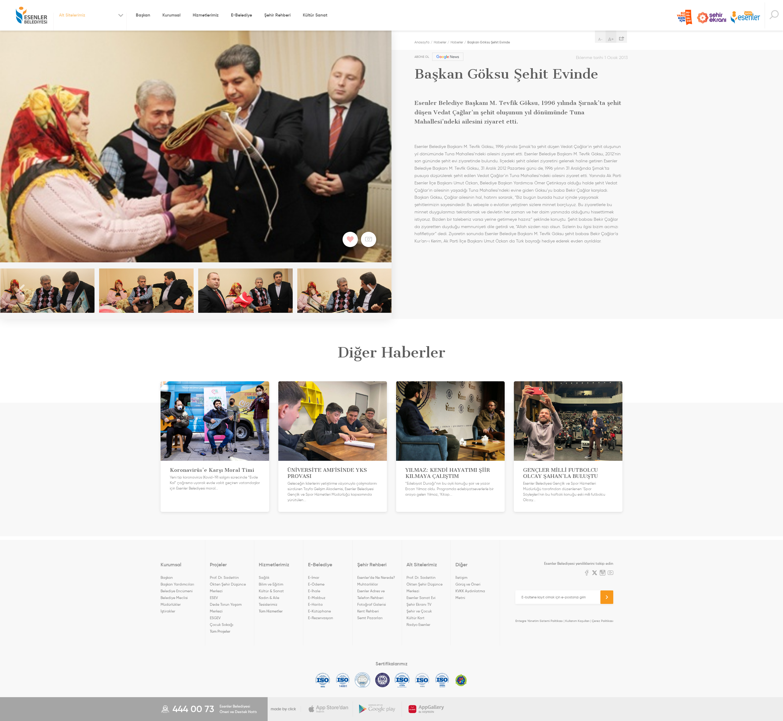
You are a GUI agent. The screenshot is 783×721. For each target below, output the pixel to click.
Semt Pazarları (370, 618)
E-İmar (313, 577)
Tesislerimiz (268, 604)
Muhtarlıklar (367, 584)
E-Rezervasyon (320, 618)
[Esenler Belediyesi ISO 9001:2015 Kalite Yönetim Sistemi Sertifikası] (322, 680)
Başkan (143, 15)
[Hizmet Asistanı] (774, 15)
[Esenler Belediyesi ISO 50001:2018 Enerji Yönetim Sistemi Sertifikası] (442, 680)
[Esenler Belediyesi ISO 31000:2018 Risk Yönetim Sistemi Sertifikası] (402, 680)
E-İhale (314, 591)
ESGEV (215, 618)
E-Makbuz (316, 597)
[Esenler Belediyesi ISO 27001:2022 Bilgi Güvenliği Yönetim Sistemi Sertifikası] (362, 680)
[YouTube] (610, 573)
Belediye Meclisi (174, 597)
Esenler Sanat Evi (421, 597)
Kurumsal (171, 15)
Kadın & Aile (269, 597)
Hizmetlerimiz (206, 15)
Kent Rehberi (368, 611)
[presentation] (21, 290)
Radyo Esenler (745, 18)
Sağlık (264, 577)
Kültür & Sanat (271, 591)
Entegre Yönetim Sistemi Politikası (539, 621)
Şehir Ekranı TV (711, 17)
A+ (611, 39)
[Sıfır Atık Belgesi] (461, 680)
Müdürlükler (171, 604)
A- (600, 39)
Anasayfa (421, 42)
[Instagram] (602, 573)
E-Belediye (241, 15)
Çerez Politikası (602, 621)
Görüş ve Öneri (468, 584)
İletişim (461, 577)
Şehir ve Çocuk (419, 611)
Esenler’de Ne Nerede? (376, 577)
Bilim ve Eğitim (271, 584)
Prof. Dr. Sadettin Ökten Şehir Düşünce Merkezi (228, 584)
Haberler (440, 42)
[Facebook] (586, 573)
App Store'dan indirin (328, 709)
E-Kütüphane (319, 611)
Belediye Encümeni (177, 591)
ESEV (214, 597)
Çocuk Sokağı (221, 624)
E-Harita (315, 604)
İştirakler (168, 611)
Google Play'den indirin (377, 709)
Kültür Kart (415, 618)
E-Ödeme (316, 584)
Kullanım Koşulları (577, 621)
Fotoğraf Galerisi (371, 604)
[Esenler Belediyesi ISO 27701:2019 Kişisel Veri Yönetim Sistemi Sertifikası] (382, 680)
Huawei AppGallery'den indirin (426, 709)
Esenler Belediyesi (31, 15)
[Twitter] (594, 573)
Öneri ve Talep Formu (684, 17)
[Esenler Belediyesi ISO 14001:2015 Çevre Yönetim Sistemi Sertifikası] (342, 680)
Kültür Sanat (315, 15)
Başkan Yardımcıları (177, 584)
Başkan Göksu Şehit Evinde (488, 42)
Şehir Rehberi (277, 15)
